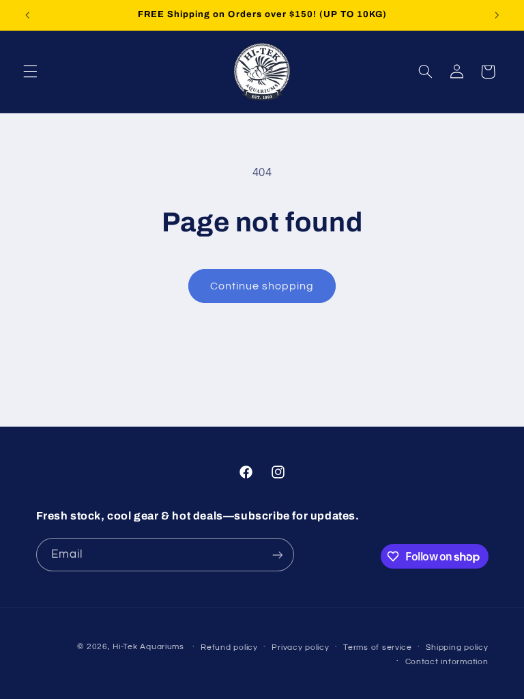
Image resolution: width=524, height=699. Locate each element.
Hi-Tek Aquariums (148, 647)
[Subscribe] (277, 554)
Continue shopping (262, 286)
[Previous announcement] (27, 15)
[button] (30, 71)
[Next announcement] (497, 15)
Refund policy (229, 647)
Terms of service (377, 647)
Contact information (447, 662)
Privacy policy (300, 647)
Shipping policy (457, 647)
